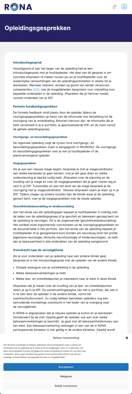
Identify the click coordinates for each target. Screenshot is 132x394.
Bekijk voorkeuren (66, 385)
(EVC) (36, 89)
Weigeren (66, 376)
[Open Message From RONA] (124, 7)
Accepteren (66, 367)
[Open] (114, 6)
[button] (127, 338)
